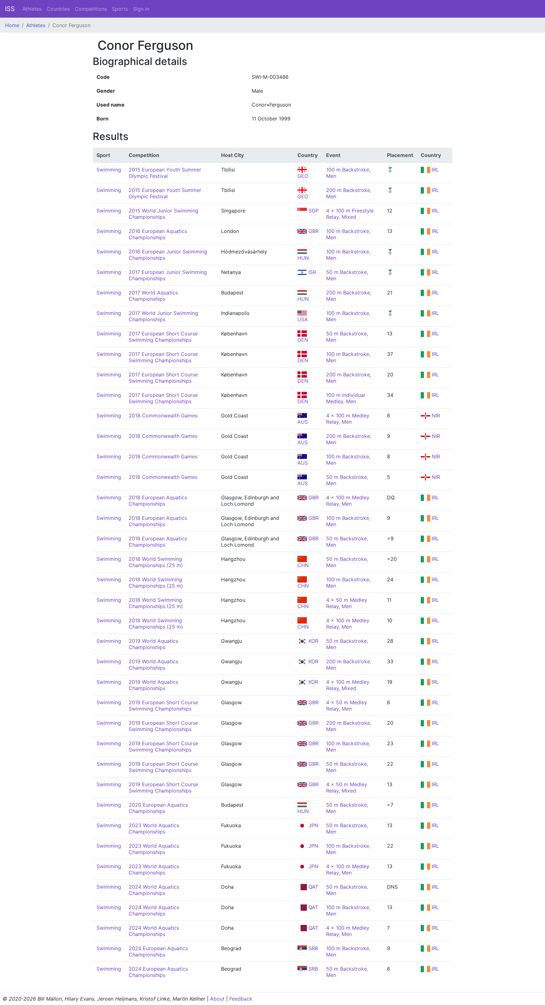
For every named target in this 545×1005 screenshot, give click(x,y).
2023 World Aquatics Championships (154, 828)
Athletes (32, 9)
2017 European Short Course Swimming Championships (163, 336)
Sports (120, 9)
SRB (312, 948)
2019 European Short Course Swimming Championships (163, 705)
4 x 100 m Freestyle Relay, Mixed (350, 213)
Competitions (91, 9)
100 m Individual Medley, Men (345, 398)
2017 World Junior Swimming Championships (163, 316)
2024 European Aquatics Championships (158, 951)
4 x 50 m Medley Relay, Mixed (346, 787)
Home (12, 25)
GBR (313, 231)
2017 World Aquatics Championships (153, 295)
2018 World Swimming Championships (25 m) (156, 562)
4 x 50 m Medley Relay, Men (346, 603)
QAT (312, 887)
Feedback (240, 999)
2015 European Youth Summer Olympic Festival (165, 172)
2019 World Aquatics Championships (153, 644)
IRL (434, 169)
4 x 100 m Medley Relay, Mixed (347, 685)
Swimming (109, 169)
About (217, 999)
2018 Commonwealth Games (163, 415)
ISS (10, 9)
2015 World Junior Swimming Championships (163, 213)
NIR (435, 415)
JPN (312, 825)
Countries (58, 9)
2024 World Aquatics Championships (154, 890)
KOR (312, 641)
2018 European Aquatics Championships (158, 500)
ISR (311, 272)
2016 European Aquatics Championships (158, 234)
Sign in (141, 9)
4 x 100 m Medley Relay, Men (347, 418)
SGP (313, 210)
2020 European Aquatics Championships (158, 808)
